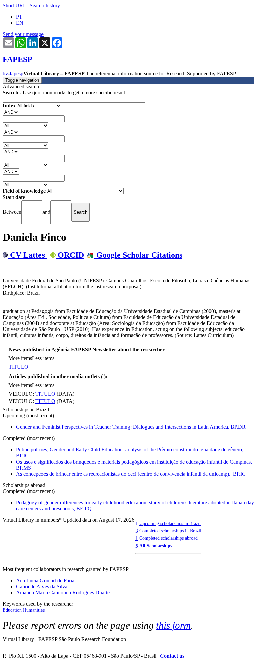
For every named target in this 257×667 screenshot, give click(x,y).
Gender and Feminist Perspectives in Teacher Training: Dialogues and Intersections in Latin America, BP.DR (131, 427)
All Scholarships (155, 545)
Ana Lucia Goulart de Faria (45, 580)
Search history (45, 5)
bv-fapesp (13, 73)
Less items (43, 358)
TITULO (18, 367)
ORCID (70, 255)
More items (20, 358)
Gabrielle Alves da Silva (41, 586)
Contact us (172, 656)
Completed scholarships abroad (168, 538)
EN (19, 23)
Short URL (14, 5)
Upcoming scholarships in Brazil (170, 523)
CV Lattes (27, 255)
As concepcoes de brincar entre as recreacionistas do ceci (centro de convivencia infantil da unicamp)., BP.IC (131, 474)
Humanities (34, 610)
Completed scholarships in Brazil (170, 530)
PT (19, 17)
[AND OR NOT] (11, 112)
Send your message (23, 34)
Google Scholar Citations (138, 255)
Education (13, 610)
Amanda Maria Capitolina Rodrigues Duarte (63, 592)
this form (173, 625)
